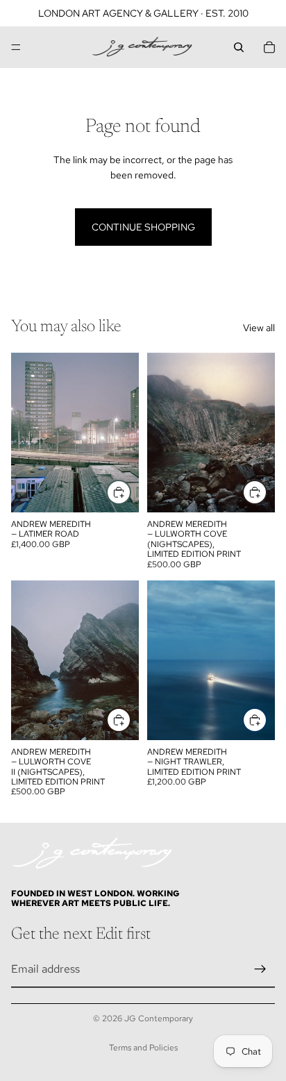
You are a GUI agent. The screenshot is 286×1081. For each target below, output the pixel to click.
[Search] (239, 47)
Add (130, 492)
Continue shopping (143, 227)
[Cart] (269, 47)
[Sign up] (260, 969)
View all (259, 327)
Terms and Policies (143, 1047)
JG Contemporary (158, 1018)
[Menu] (16, 47)
